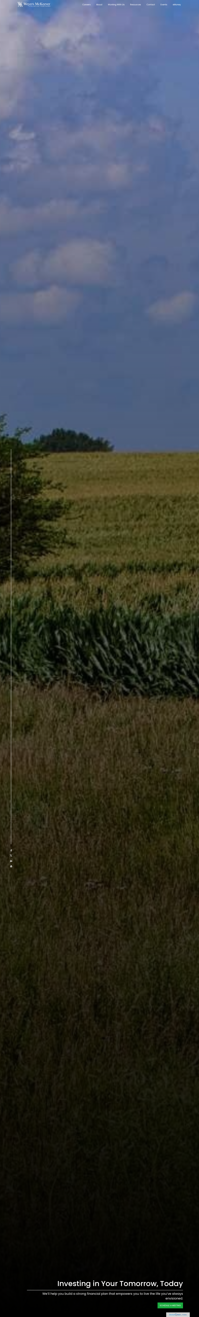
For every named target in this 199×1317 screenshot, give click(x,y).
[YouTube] (11, 866)
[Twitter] (11, 855)
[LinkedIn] (11, 861)
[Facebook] (11, 850)
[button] (86, 4)
